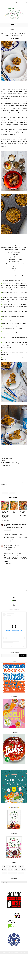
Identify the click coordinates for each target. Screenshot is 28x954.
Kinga (6, 545)
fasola (8, 866)
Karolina (7, 534)
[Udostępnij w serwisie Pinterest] (26, 489)
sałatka (4, 869)
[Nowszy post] (1, 590)
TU (24, 249)
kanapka (14, 866)
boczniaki (20, 872)
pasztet (23, 869)
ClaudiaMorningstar (10, 524)
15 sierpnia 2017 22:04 (17, 553)
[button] (14, 24)
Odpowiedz (7, 529)
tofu (3, 866)
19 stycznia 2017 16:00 (16, 534)
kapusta (10, 869)
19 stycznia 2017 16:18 (14, 545)
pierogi (10, 872)
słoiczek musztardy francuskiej (14, 275)
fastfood (17, 869)
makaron (21, 866)
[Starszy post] (26, 590)
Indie (15, 872)
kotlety (4, 872)
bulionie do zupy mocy (17, 105)
